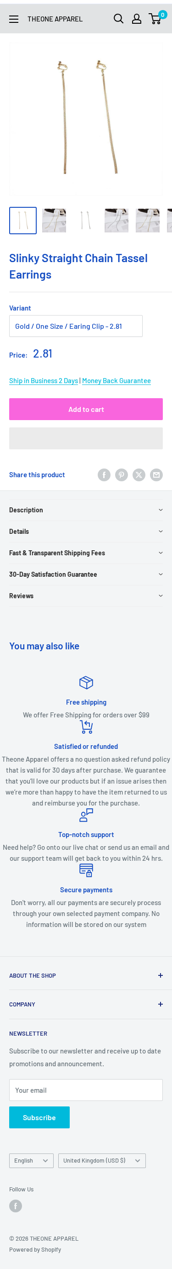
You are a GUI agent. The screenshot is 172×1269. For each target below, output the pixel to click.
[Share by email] (156, 474)
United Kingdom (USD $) (94, 1160)
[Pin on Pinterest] (121, 474)
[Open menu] (13, 19)
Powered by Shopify (35, 1249)
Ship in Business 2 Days (43, 380)
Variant (20, 308)
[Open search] (119, 19)
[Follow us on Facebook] (15, 1206)
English (23, 1160)
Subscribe (39, 1117)
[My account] (136, 19)
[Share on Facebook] (104, 474)
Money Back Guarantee (116, 380)
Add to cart (86, 409)
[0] (155, 18)
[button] (86, 438)
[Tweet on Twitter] (139, 474)
